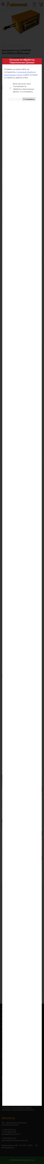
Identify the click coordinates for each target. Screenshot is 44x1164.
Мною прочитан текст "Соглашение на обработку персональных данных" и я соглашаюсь (23, 88)
